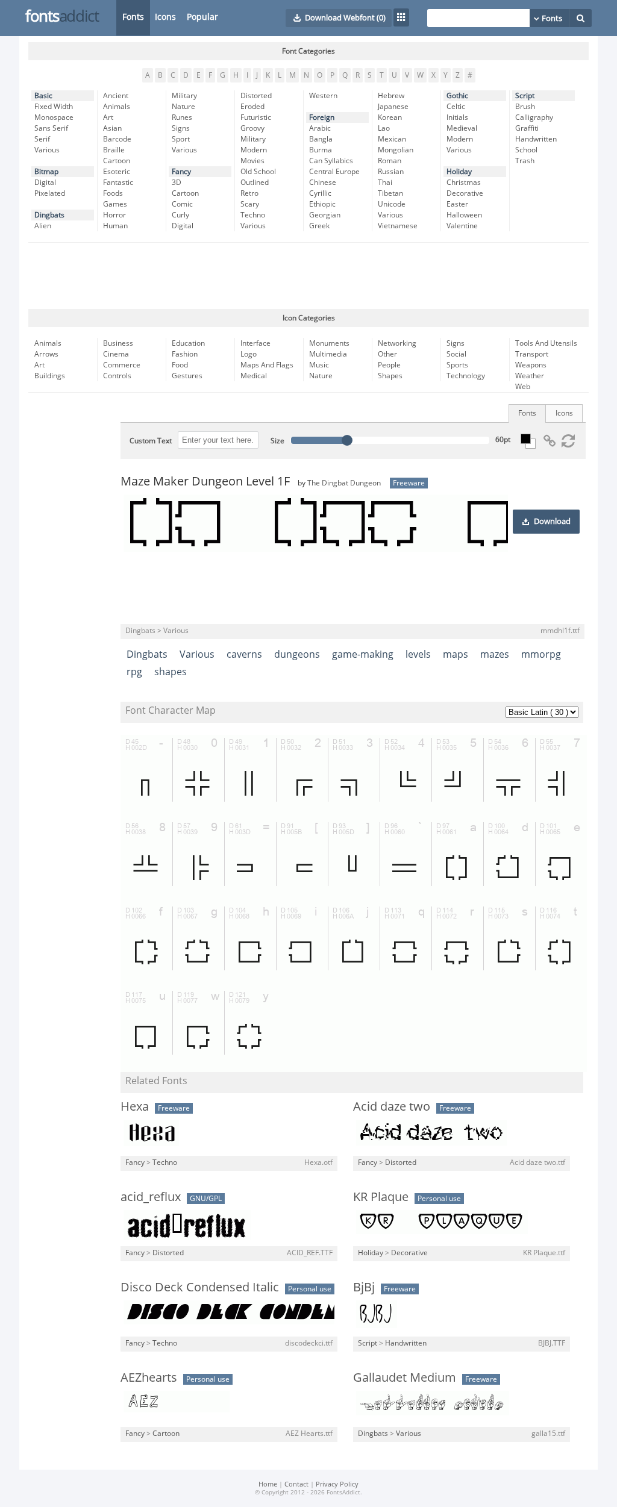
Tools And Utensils (546, 343)
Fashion (185, 354)
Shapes (390, 376)
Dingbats (49, 215)
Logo (248, 354)
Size (277, 441)
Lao (384, 128)
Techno (252, 215)
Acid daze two (391, 1106)
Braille (114, 150)
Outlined (254, 182)
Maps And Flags (266, 365)
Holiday (459, 171)
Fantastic (118, 182)
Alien (42, 226)
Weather (529, 376)
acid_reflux (151, 1197)
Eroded (252, 106)
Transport (531, 354)
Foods (113, 193)
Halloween (464, 215)
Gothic (457, 96)
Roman (389, 161)
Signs (181, 128)
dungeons (297, 654)
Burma (320, 150)
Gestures (187, 376)
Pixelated (49, 193)
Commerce (121, 365)
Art (108, 117)
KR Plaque (381, 1197)
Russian (391, 171)
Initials (457, 117)
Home (267, 1484)
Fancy (181, 171)
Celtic (455, 106)
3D (176, 182)
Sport (181, 139)
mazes (494, 654)
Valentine (462, 226)
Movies (252, 161)
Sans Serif (51, 128)
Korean (390, 117)
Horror (114, 215)
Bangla (321, 139)
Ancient (115, 96)
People (389, 365)
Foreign (321, 117)
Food (180, 365)
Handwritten (536, 139)
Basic (43, 96)
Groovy (252, 128)
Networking (397, 343)
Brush (525, 106)
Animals (116, 106)
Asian (112, 128)
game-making (362, 654)
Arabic (320, 128)
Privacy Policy (337, 1484)
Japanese (393, 106)
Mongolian (395, 150)
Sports (457, 365)
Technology (465, 376)
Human (115, 226)
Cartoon (116, 161)
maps (455, 654)
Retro (249, 193)
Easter (457, 204)
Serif (42, 139)
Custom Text (151, 441)
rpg (134, 672)
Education (188, 343)
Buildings (49, 376)
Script (524, 96)
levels (418, 654)
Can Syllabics (331, 161)
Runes (182, 117)
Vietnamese (398, 226)
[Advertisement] (308, 276)
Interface (255, 343)
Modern (253, 150)
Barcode (117, 139)
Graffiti (527, 128)
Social (456, 354)
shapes (170, 672)
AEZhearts (149, 1377)
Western (323, 96)
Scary (249, 204)
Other (387, 354)
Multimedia (328, 354)
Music (319, 365)
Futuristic (255, 117)
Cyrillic (320, 193)
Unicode (392, 204)
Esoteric (116, 171)
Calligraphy (534, 117)
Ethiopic (322, 204)
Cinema (116, 354)
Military (184, 96)
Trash (524, 161)
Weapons (531, 365)
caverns (244, 654)
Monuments (329, 343)
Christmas (463, 182)
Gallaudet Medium (404, 1377)
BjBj (364, 1287)
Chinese (322, 182)
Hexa (135, 1106)
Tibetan (390, 193)
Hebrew (391, 96)
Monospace (54, 117)
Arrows (46, 354)
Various (47, 150)
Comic (182, 204)
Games (115, 204)
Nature (183, 106)
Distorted (256, 96)
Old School (258, 171)
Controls (117, 376)
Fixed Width (53, 106)
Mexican (392, 139)
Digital (45, 182)
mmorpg (541, 654)
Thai (385, 182)
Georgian (324, 215)
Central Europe (334, 171)
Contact (296, 1484)
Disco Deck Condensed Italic (200, 1287)
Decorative (464, 193)
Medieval (461, 128)
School (526, 150)
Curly (180, 215)
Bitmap (46, 171)
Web (522, 386)
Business (118, 343)
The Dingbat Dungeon (344, 483)
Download (552, 521)
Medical (253, 376)
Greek (319, 226)
